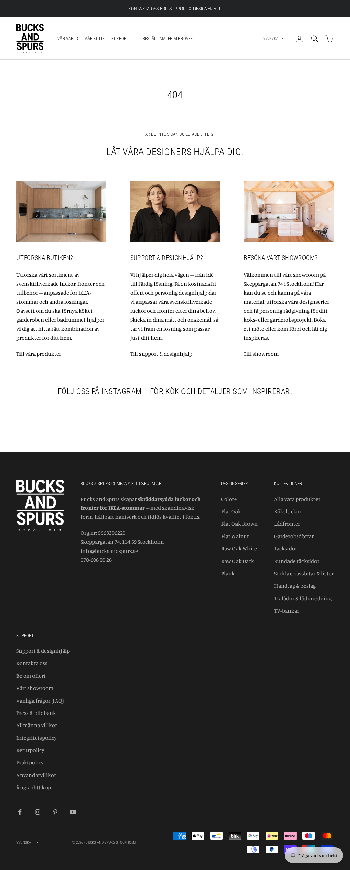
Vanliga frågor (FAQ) (40, 700)
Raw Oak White (239, 548)
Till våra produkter (38, 353)
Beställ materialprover (168, 38)
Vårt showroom (34, 687)
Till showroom (261, 353)
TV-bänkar (286, 610)
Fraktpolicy (30, 762)
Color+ (229, 498)
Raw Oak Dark (237, 561)
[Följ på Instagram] (37, 811)
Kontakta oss (32, 663)
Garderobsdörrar (294, 536)
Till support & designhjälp (161, 353)
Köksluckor (287, 511)
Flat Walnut (235, 536)
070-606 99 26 (96, 559)
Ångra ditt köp (33, 787)
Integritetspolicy (36, 737)
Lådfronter (287, 523)
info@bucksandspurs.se (109, 550)
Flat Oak (231, 511)
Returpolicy (30, 750)
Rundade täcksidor (296, 561)
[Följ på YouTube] (73, 811)
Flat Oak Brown (239, 523)
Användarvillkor (36, 775)
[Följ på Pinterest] (55, 811)
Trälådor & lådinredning (303, 598)
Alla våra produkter (297, 498)
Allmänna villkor (36, 725)
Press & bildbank (36, 712)
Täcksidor (285, 548)
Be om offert (31, 675)
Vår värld (67, 38)
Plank (228, 573)
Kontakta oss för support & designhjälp (175, 8)
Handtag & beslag (295, 585)
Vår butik (94, 38)
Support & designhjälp (43, 650)
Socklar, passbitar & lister (304, 573)
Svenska (270, 38)
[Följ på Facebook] (19, 811)
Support (120, 38)
